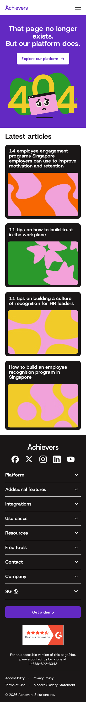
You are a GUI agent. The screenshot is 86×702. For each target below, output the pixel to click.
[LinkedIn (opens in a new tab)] (57, 459)
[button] (43, 475)
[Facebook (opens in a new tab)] (15, 459)
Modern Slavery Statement (54, 685)
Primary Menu (78, 7)
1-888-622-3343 (43, 664)
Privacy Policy (43, 678)
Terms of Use (15, 685)
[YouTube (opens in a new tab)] (71, 459)
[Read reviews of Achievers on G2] (43, 635)
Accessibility (15, 678)
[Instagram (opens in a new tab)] (43, 459)
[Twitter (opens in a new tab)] (29, 459)
